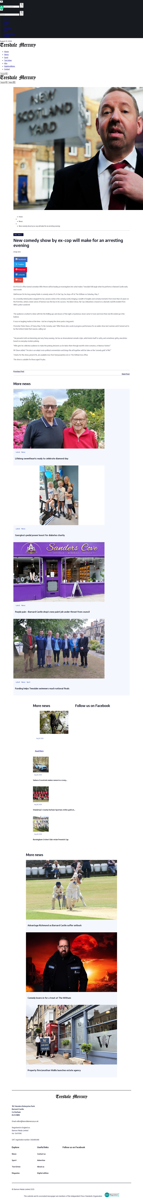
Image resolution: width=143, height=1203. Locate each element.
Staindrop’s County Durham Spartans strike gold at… (54, 810)
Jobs (5, 63)
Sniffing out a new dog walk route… (53, 744)
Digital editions (9, 66)
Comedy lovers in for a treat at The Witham (49, 997)
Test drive (8, 60)
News (6, 54)
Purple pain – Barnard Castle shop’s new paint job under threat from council (52, 611)
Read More (39, 751)
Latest (18, 452)
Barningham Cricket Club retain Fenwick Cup (50, 839)
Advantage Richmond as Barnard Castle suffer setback (55, 925)
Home (6, 52)
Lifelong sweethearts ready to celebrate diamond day (41, 458)
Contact (7, 69)
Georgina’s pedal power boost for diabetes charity (40, 535)
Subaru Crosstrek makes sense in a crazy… (50, 780)
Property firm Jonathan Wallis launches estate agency (54, 1070)
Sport (6, 57)
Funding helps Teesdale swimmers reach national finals (42, 688)
